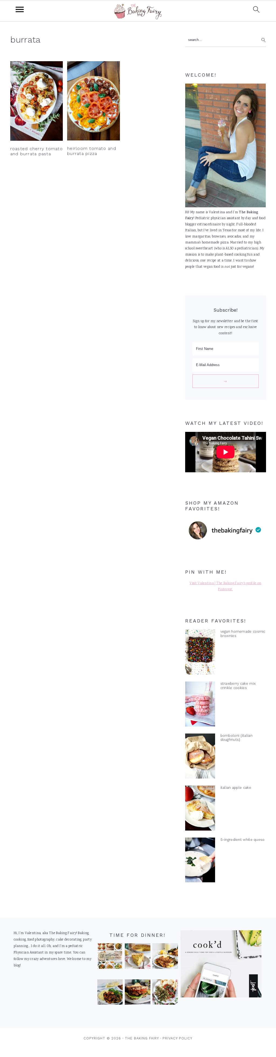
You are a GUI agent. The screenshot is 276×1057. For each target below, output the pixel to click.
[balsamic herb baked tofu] (110, 993)
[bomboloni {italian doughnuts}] (200, 757)
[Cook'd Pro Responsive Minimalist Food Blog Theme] (221, 996)
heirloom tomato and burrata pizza (91, 151)
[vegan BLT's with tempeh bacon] (137, 993)
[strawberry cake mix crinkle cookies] (200, 705)
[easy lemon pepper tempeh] (165, 957)
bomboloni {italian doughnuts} (236, 738)
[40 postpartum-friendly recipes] (110, 957)
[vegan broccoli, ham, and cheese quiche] (137, 957)
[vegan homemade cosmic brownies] (200, 653)
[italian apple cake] (200, 809)
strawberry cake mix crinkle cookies (238, 685)
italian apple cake (235, 788)
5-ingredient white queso (242, 840)
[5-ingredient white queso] (200, 861)
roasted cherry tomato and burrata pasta (36, 151)
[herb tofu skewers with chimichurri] (165, 993)
